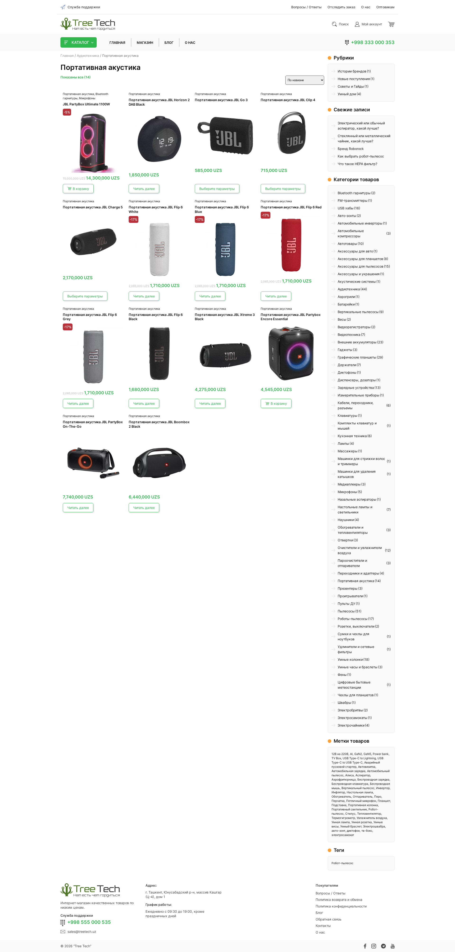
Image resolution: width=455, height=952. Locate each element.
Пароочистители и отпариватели (352, 563)
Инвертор (383, 788)
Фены (342, 675)
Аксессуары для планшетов (360, 259)
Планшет (384, 801)
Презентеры (348, 588)
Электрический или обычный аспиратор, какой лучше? (361, 125)
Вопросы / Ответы (331, 893)
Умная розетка (361, 822)
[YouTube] (393, 946)
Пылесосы (346, 611)
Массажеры (348, 451)
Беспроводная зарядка (373, 779)
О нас (320, 932)
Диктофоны (347, 372)
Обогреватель (341, 796)
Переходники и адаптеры (358, 573)
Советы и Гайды (351, 86)
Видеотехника (349, 334)
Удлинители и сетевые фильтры (356, 649)
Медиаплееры (349, 484)
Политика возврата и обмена (339, 900)
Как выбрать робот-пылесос (361, 156)
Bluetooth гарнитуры (354, 193)
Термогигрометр (343, 818)
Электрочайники (351, 725)
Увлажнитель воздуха (372, 818)
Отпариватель (363, 796)
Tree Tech (82, 946)
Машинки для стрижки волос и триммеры (361, 461)
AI (351, 754)
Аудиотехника (88, 56)
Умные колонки (350, 659)
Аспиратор (362, 775)
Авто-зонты (347, 216)
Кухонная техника (352, 436)
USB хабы (346, 208)
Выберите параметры (217, 189)
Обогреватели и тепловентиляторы (353, 529)
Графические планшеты (357, 357)
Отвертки (345, 540)
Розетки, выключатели (356, 626)
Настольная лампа (360, 792)
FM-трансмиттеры (353, 200)
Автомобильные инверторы (360, 223)
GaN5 (367, 754)
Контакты (323, 926)
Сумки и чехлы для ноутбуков (353, 636)
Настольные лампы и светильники (355, 509)
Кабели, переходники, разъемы (355, 405)
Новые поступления (354, 79)
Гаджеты (345, 350)
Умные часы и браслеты (358, 667)
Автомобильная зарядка (348, 771)
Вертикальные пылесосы (358, 312)
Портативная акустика (78, 94)
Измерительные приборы (358, 395)
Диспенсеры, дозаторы (357, 380)
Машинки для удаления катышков (357, 474)
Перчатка (338, 801)
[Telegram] (383, 946)
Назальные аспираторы (357, 499)
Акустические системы (357, 281)
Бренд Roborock (351, 149)
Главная (67, 56)
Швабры (344, 703)
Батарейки (346, 304)
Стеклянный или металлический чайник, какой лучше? (364, 138)
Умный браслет (350, 826)
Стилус (350, 813)
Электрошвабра (374, 826)
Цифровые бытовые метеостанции (354, 684)
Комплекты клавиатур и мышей (357, 425)
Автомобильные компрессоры (351, 233)
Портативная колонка (363, 805)
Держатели (347, 365)
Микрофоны (87, 98)
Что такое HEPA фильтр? (357, 164)
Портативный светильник (349, 809)
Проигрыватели (350, 596)
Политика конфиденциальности (341, 906)
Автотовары (347, 244)
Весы (342, 319)
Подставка (339, 805)
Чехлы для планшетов (356, 695)
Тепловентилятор (369, 813)
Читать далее (144, 189)
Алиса (349, 775)
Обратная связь (328, 919)
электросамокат (343, 835)
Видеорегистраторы (354, 327)
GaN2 (358, 754)
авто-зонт (338, 830)
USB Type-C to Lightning (359, 758)
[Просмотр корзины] (391, 24)
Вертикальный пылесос (357, 788)
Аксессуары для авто (355, 251)
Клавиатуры (347, 415)
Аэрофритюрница (344, 779)
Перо (377, 796)
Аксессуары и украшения (359, 274)
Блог (319, 913)
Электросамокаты (352, 718)
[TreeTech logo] (87, 24)
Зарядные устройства (356, 388)
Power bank (381, 754)
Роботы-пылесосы (353, 619)
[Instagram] (373, 946)
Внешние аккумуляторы (357, 342)
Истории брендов (352, 71)
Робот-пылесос (342, 863)
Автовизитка (366, 766)
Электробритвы (350, 710)
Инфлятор (338, 792)
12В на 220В (340, 754)
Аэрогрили (346, 297)
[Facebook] (365, 946)
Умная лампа (341, 822)
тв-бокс (366, 830)
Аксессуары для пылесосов (360, 266)
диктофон (353, 830)
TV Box (336, 758)
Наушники (346, 520)
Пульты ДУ (346, 604)
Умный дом (347, 94)
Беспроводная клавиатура (350, 784)
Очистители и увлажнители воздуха (360, 550)
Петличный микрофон (361, 801)
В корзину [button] (81, 189)
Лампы (343, 443)
